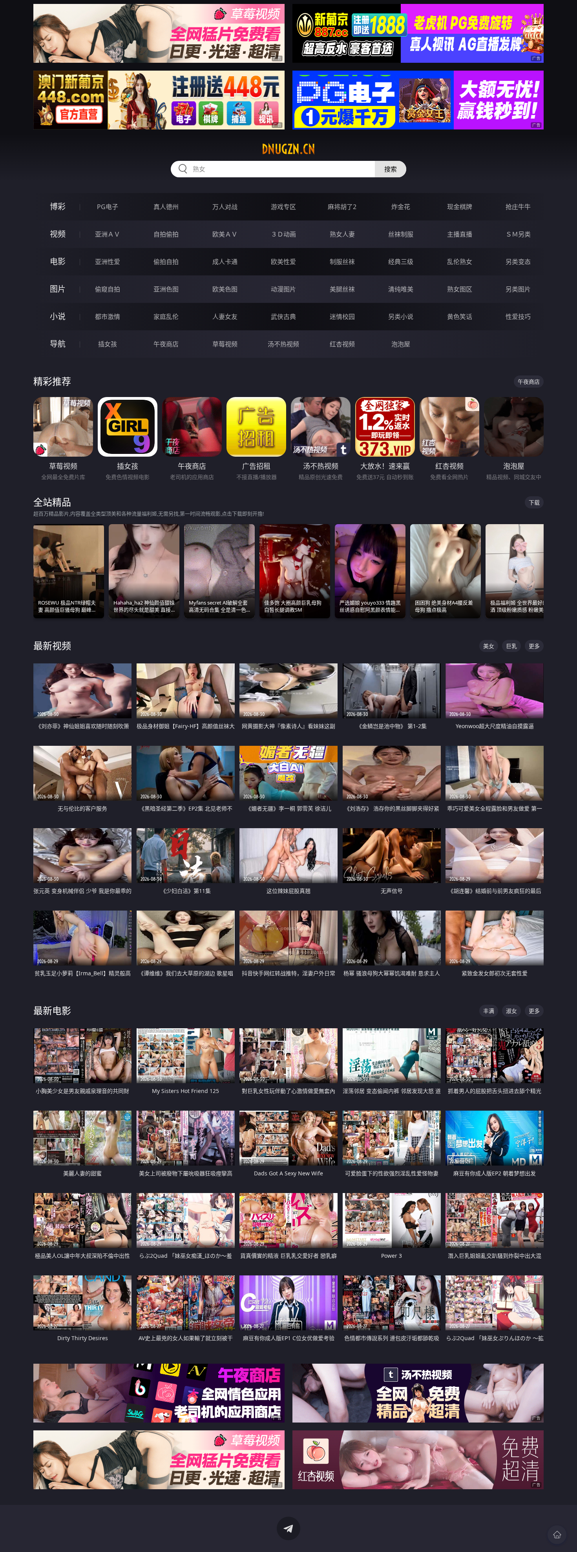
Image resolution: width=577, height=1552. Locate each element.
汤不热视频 (283, 344)
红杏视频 (342, 344)
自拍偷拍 (166, 234)
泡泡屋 (400, 344)
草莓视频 (224, 344)
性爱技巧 (518, 316)
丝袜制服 (400, 234)
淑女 (511, 1011)
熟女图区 (459, 289)
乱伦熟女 (459, 261)
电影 (58, 261)
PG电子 (107, 206)
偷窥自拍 (107, 289)
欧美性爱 (283, 261)
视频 (58, 234)
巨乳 (511, 646)
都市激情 (107, 316)
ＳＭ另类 (518, 234)
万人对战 (224, 206)
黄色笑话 (459, 316)
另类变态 (518, 261)
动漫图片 (283, 289)
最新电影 (52, 1010)
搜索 (390, 169)
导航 (58, 344)
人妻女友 (224, 316)
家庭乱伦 (166, 316)
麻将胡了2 (342, 206)
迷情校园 (342, 316)
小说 (58, 316)
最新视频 (52, 645)
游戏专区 (283, 206)
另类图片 (518, 289)
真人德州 (166, 206)
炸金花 (400, 206)
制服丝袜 (342, 261)
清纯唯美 (400, 289)
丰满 (488, 1011)
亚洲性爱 (107, 261)
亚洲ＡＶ (107, 234)
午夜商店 (166, 344)
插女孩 (107, 344)
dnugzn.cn (288, 149)
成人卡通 (224, 261)
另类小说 (400, 316)
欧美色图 (224, 289)
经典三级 (400, 261)
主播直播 (459, 234)
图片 (58, 289)
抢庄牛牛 (518, 206)
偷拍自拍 (166, 261)
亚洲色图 (166, 289)
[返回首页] (557, 1534)
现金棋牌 (459, 206)
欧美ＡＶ (224, 234)
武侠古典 (283, 316)
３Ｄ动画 (283, 234)
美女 (488, 646)
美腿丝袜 (342, 289)
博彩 (58, 206)
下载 (534, 502)
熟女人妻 (342, 234)
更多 (534, 646)
